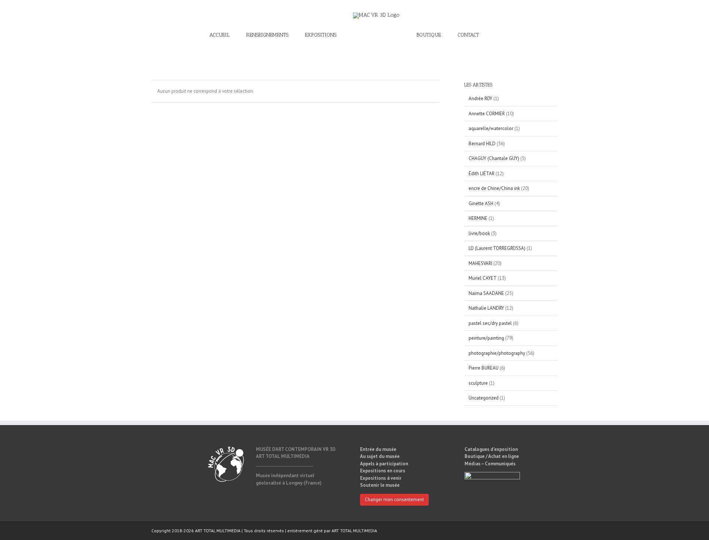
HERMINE (478, 218)
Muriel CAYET (483, 278)
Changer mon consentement (394, 499)
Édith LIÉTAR (481, 173)
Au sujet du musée (380, 456)
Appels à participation (384, 464)
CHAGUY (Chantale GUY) (494, 158)
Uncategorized (484, 398)
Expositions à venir (380, 478)
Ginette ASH (481, 203)
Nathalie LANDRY (486, 308)
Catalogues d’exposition (491, 449)
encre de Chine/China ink (494, 188)
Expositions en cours (382, 471)
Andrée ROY (480, 98)
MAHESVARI (480, 263)
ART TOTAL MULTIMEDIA (354, 530)
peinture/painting (486, 338)
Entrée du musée (378, 449)
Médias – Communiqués (490, 464)
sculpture (478, 383)
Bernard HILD (482, 143)
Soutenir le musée (380, 485)
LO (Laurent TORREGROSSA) (497, 248)
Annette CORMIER (487, 114)
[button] (471, 34)
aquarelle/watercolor (491, 128)
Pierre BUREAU (484, 368)
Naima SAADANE (486, 293)
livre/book (479, 233)
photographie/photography (497, 353)
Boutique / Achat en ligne (492, 456)
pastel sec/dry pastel (490, 323)
